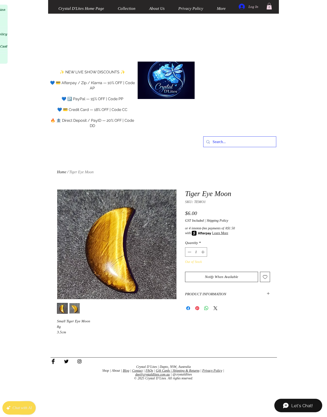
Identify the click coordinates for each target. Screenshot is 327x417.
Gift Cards (163, 370)
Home (61, 172)
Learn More (220, 233)
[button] (269, 6)
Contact (137, 370)
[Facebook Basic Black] (53, 361)
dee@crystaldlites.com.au (152, 374)
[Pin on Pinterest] (197, 308)
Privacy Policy (212, 370)
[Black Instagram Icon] (79, 361)
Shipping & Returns (186, 370)
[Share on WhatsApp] (206, 308)
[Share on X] (215, 308)
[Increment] (203, 252)
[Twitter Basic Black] (66, 361)
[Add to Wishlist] (265, 277)
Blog (126, 370)
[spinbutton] (196, 252)
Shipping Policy (217, 220)
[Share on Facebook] (188, 308)
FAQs (149, 370)
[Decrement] (189, 252)
